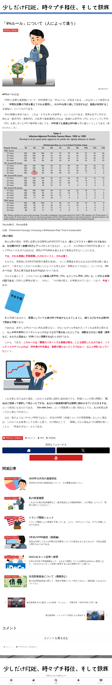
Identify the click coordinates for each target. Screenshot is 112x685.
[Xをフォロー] (83, 450)
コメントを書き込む (56, 638)
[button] (103, 476)
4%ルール (31, 438)
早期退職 (51, 438)
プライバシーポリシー (56, 675)
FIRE (42, 438)
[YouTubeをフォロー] (56, 458)
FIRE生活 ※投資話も (14, 438)
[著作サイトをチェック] (28, 450)
